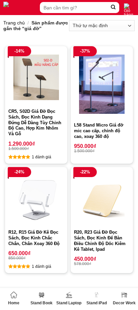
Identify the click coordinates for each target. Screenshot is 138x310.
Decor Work (124, 303)
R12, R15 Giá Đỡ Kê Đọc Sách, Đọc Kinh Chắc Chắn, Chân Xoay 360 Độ (34, 238)
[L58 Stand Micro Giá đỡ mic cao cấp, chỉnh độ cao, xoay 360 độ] (102, 84)
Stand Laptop (68, 303)
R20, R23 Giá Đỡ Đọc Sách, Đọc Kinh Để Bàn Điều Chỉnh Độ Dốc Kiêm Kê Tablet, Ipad (100, 241)
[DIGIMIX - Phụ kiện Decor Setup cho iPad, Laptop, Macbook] (20, 7)
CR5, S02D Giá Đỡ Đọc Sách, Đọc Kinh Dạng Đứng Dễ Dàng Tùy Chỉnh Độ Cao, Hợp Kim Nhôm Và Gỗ (34, 123)
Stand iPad (96, 303)
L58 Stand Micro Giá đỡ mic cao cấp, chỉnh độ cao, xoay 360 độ (98, 131)
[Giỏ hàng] (129, 10)
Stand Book (41, 303)
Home (13, 303)
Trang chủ (14, 22)
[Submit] (113, 7)
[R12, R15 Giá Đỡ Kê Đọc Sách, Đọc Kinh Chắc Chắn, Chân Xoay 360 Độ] (36, 198)
